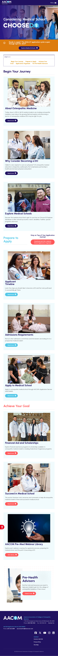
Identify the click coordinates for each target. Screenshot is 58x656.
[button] (29, 57)
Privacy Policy (37, 642)
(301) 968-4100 (31, 623)
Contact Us (51, 623)
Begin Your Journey (17, 61)
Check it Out (28, 593)
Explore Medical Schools (28, 48)
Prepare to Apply (31, 61)
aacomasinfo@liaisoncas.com (25, 628)
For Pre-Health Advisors (40, 63)
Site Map (36, 644)
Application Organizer (23, 63)
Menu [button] (52, 3)
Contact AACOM (38, 639)
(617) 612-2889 (11, 628)
